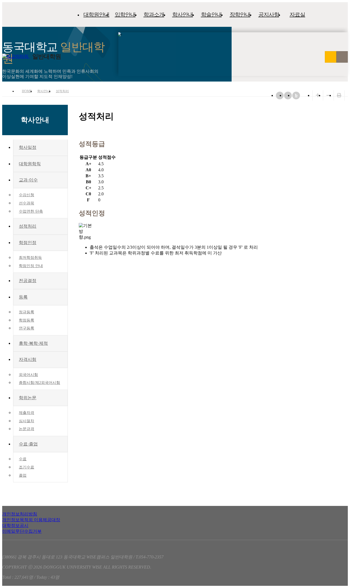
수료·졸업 (28, 444)
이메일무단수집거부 (22, 531)
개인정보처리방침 (19, 514)
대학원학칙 (30, 163)
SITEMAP (342, 57)
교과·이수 (28, 180)
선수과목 (26, 203)
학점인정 (27, 242)
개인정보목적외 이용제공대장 (31, 519)
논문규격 (26, 429)
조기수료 (26, 467)
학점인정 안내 (31, 266)
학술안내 (211, 14)
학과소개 (154, 14)
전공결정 (27, 280)
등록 (23, 297)
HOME (27, 91)
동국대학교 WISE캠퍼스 (330, 57)
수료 (23, 459)
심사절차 (26, 421)
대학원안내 (96, 14)
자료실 (297, 14)
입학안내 (125, 14)
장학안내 (240, 14)
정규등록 (26, 312)
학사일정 (27, 147)
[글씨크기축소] (328, 95)
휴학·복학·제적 (33, 343)
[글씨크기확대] (318, 95)
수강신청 (26, 195)
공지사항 (268, 14)
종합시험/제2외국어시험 (39, 383)
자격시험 (27, 359)
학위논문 (27, 397)
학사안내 (182, 14)
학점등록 (26, 320)
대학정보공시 (15, 525)
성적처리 (62, 91)
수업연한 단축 (31, 211)
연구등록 (26, 328)
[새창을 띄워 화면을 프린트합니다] (339, 95)
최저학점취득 (30, 258)
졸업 (23, 475)
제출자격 (26, 413)
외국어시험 (28, 375)
